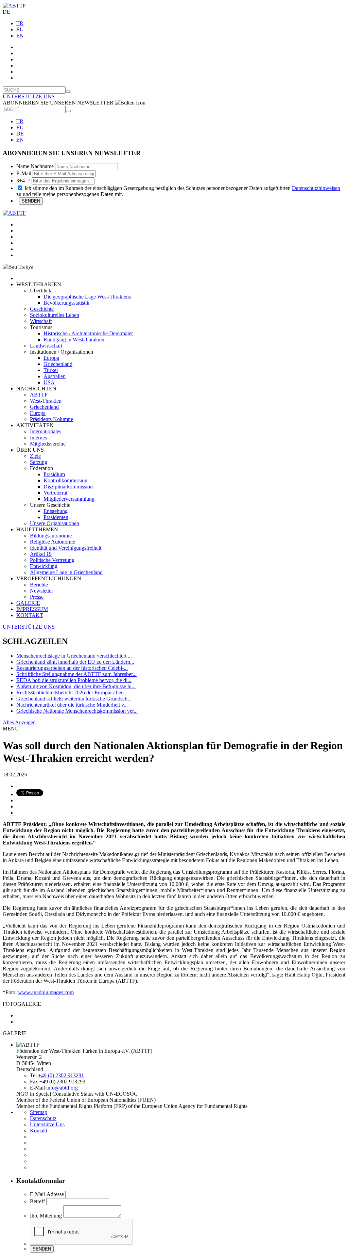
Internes (38, 437)
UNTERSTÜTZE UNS (29, 96)
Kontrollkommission (65, 480)
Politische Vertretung (52, 560)
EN (20, 35)
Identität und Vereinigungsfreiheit (65, 548)
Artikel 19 (41, 554)
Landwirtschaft (46, 346)
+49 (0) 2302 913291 (61, 1075)
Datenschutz (43, 1118)
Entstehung (56, 511)
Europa (51, 358)
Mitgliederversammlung (69, 499)
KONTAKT (29, 615)
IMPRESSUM (32, 609)
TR (19, 23)
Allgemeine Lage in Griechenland (66, 572)
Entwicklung (43, 566)
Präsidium (54, 474)
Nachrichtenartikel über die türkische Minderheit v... (72, 705)
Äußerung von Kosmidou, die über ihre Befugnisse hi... (76, 686)
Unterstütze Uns (47, 1124)
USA (49, 382)
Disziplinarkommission (68, 486)
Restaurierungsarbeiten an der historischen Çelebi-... (72, 668)
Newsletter (41, 591)
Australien (55, 376)
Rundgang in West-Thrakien (74, 339)
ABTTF (39, 395)
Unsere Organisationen (54, 523)
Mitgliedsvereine (48, 444)
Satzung (38, 462)
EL (19, 29)
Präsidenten (56, 517)
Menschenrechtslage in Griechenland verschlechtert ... (74, 656)
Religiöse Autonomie (52, 542)
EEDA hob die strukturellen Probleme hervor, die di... (74, 680)
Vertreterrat (55, 493)
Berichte (39, 584)
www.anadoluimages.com (46, 992)
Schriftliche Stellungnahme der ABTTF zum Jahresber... (76, 674)
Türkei (51, 370)
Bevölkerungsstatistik (66, 303)
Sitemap (38, 1112)
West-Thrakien (46, 401)
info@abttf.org (62, 1088)
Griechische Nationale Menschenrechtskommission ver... (77, 711)
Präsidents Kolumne (51, 419)
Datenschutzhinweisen (316, 188)
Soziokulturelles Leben (54, 315)
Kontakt (38, 1130)
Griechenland (58, 364)
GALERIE (28, 603)
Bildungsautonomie (51, 535)
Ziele (35, 456)
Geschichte (42, 309)
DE (20, 133)
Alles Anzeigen (19, 722)
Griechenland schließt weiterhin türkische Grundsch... (74, 698)
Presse (37, 597)
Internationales (45, 431)
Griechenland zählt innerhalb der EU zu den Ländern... (75, 662)
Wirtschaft (41, 321)
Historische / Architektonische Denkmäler (88, 333)
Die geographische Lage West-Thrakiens (87, 297)
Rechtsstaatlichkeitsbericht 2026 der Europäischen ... (72, 692)
